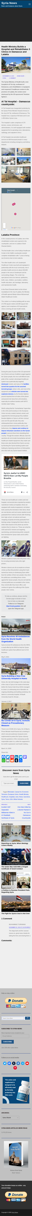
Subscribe (24, 783)
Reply (29, 927)
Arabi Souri (20, 76)
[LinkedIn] (16, 757)
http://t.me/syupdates (13, 606)
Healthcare (4, 797)
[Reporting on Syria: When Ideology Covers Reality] (16, 833)
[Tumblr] (16, 760)
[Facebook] (3, 757)
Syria (4, 78)
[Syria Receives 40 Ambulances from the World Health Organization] (16, 625)
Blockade (11, 792)
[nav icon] (30, 4)
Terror (7, 799)
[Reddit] (12, 760)
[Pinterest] (12, 757)
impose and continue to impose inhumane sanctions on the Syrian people (15, 430)
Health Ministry (23, 794)
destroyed (4, 384)
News (21, 797)
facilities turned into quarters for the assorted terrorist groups (15, 386)
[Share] (20, 760)
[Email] (8, 760)
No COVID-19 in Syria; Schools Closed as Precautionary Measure (15, 723)
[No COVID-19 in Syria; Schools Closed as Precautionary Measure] (16, 711)
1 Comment (12, 78)
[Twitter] (8, 757)
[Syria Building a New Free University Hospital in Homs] (16, 666)
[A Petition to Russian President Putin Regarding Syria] (16, 880)
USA (11, 799)
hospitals (12, 797)
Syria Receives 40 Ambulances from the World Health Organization (15, 639)
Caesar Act (18, 792)
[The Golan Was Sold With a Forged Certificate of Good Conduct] (16, 857)
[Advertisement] (16, 25)
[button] (8, 152)
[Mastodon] (25, 757)
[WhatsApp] (3, 760)
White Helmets (18, 799)
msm (16, 797)
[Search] (27, 1018)
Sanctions (27, 797)
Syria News (9, 3)
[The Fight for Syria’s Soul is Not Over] (16, 904)
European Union (13, 794)
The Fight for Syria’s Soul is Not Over (15, 913)
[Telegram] (20, 757)
